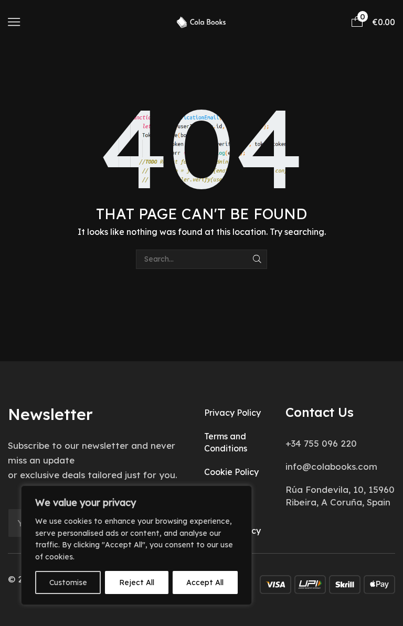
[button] (14, 21)
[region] (136, 545)
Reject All (136, 582)
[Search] (257, 259)
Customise (68, 582)
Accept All (205, 582)
